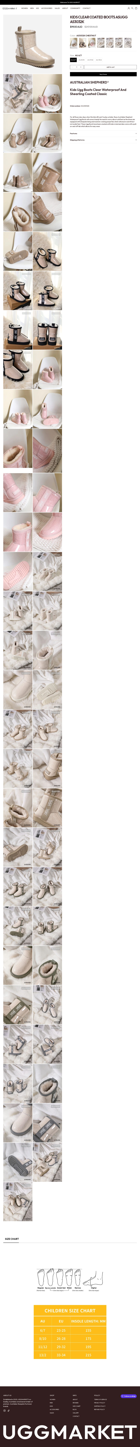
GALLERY (76, 1413)
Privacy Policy (99, 1403)
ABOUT (65, 8)
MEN (32, 8)
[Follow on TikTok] (8, 1410)
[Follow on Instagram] (4, 1410)
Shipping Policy (99, 1406)
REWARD (76, 1403)
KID (37, 8)
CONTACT (86, 8)
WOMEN (24, 8)
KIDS (51, 1406)
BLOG (75, 1409)
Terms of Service (100, 1399)
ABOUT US (7, 1395)
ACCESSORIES (46, 8)
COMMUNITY (75, 8)
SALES (57, 8)
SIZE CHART (76, 1406)
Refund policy (99, 1409)
